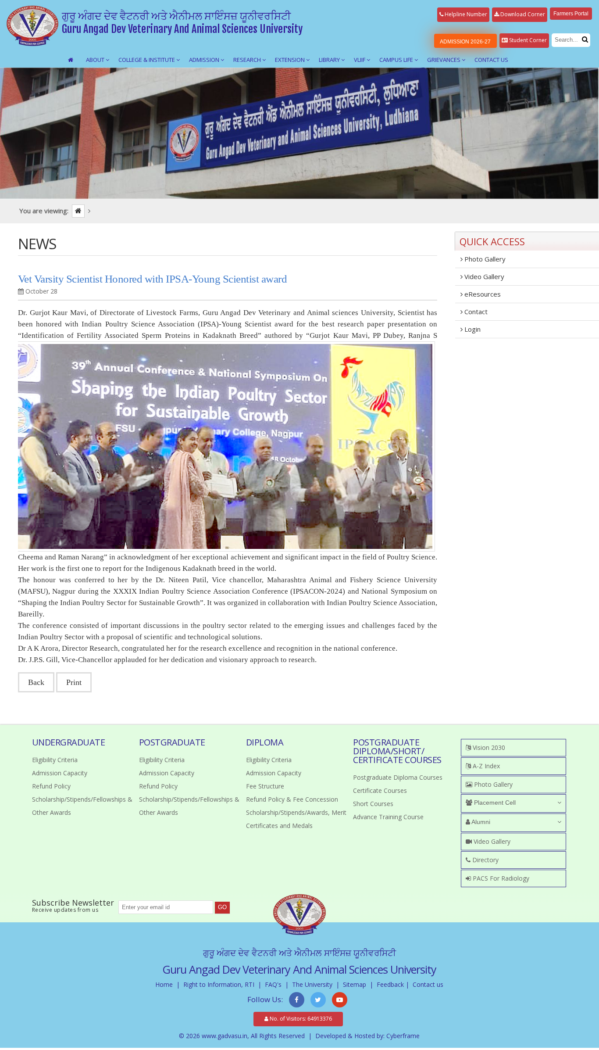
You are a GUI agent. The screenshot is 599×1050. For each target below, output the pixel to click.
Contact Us (491, 60)
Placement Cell (494, 802)
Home (164, 984)
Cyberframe (403, 1036)
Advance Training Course (388, 817)
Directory (485, 860)
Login (472, 329)
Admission (205, 60)
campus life (396, 60)
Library (330, 60)
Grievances (444, 60)
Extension (290, 60)
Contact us (428, 984)
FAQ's (273, 984)
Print (74, 682)
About (96, 60)
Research (247, 60)
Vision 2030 (488, 747)
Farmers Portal (570, 14)
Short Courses (373, 803)
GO (222, 907)
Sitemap (354, 984)
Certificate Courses (380, 790)
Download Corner (522, 14)
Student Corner (527, 40)
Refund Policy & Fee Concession (292, 799)
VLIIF (360, 60)
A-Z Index (485, 766)
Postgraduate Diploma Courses (397, 777)
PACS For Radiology (500, 878)
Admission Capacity (59, 773)
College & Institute (147, 60)
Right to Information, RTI (218, 984)
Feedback (390, 984)
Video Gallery (483, 276)
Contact (475, 311)
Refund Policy (51, 786)
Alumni (480, 821)
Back (36, 682)
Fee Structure (265, 786)
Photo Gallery (484, 258)
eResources (482, 294)
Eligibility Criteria (55, 760)
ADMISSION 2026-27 (465, 42)
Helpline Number (465, 14)
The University (312, 984)
